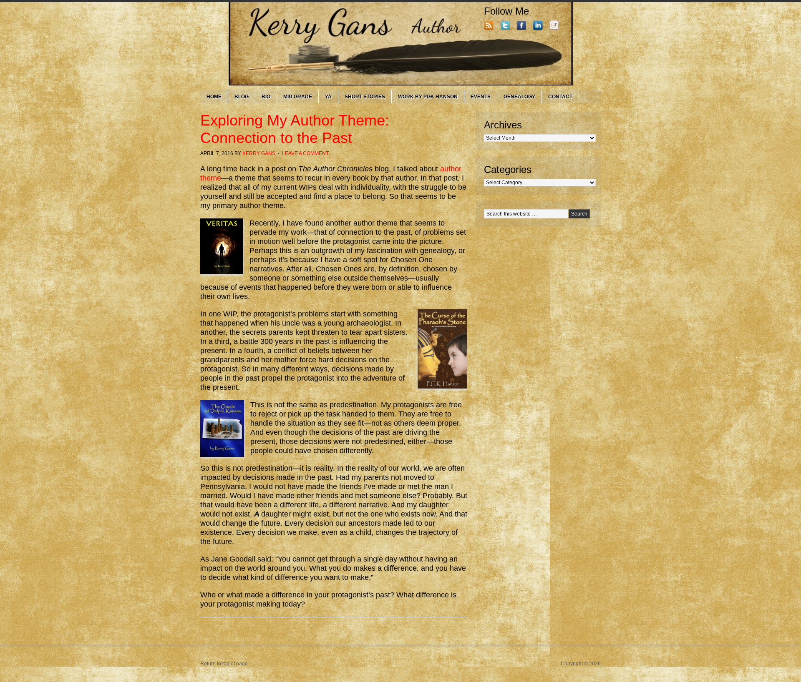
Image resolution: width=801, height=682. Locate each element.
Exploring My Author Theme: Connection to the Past (294, 129)
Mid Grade (297, 97)
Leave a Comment (305, 153)
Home (214, 97)
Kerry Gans (258, 153)
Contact (560, 97)
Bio (266, 97)
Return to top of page (224, 664)
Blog (241, 97)
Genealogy (519, 97)
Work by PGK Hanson (428, 97)
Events (481, 97)
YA (328, 97)
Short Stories (365, 97)
